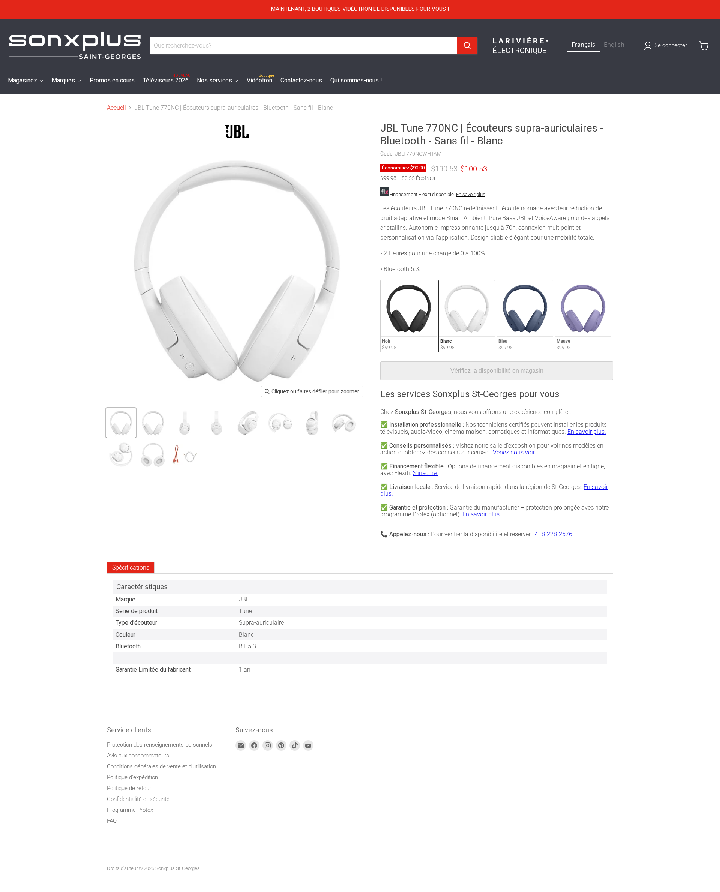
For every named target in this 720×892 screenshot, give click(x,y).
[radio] (408, 316)
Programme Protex (130, 810)
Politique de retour (129, 788)
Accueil (116, 108)
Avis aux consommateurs (138, 755)
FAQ (112, 820)
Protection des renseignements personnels (159, 744)
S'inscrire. (425, 473)
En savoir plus (470, 194)
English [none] (614, 44)
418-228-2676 (553, 534)
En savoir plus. (586, 431)
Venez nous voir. (514, 452)
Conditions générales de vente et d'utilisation (161, 766)
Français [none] (583, 44)
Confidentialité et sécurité (138, 799)
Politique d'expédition (132, 777)
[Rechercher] (467, 45)
